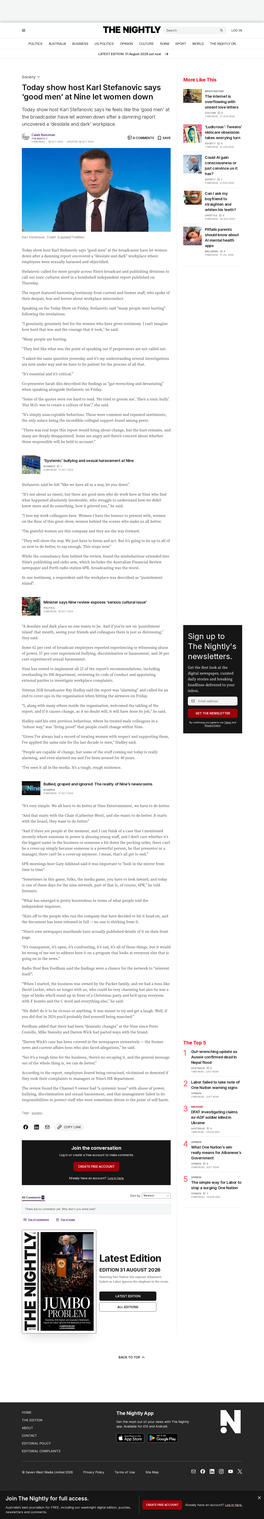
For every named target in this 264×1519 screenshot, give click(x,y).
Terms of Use (125, 1472)
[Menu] (23, 30)
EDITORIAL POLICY (36, 1443)
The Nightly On (223, 43)
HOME (27, 1412)
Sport (180, 43)
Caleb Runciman (43, 135)
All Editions (127, 1307)
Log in (236, 30)
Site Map (152, 1472)
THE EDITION (32, 1420)
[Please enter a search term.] (221, 30)
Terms (227, 722)
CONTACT (29, 1436)
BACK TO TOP (129, 1357)
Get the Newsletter (213, 713)
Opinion (126, 43)
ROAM (164, 43)
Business (80, 43)
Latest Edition (128, 1296)
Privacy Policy (212, 725)
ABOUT (27, 1428)
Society (29, 77)
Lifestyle (211, 215)
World (198, 43)
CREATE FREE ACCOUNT (96, 1166)
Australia (57, 43)
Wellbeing (211, 251)
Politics (35, 43)
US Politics (104, 43)
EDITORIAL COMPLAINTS (41, 1451)
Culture (146, 43)
